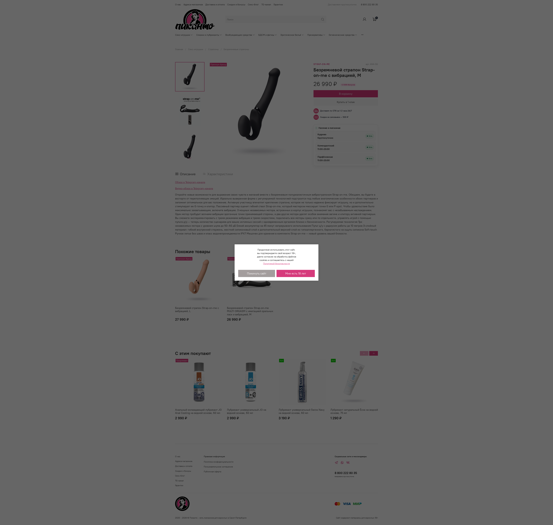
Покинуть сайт (256, 273)
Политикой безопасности (276, 263)
